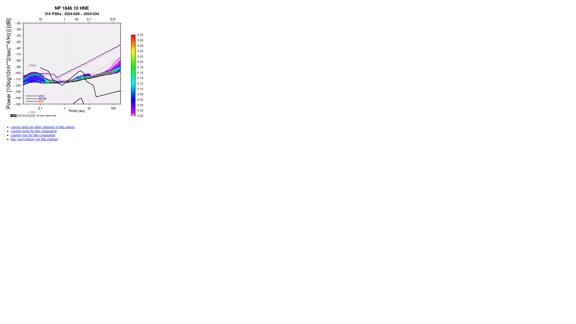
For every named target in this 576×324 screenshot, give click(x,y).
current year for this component (33, 135)
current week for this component (34, 131)
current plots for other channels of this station (42, 127)
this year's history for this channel (34, 139)
